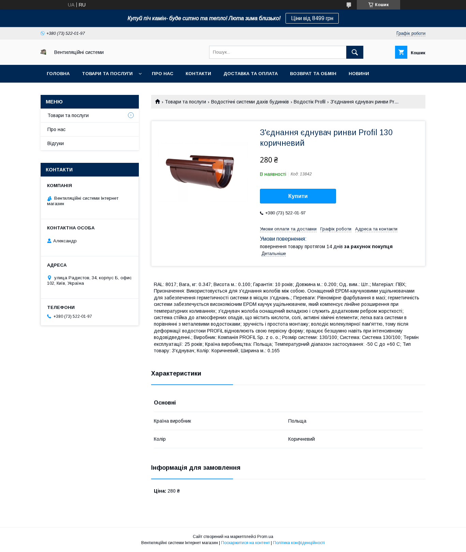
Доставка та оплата (250, 73)
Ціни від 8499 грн (312, 18)
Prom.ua (265, 536)
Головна (58, 73)
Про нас (162, 73)
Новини (359, 73)
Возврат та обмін (313, 73)
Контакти (198, 73)
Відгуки (55, 143)
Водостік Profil (309, 101)
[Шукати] (354, 52)
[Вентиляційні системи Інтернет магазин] (43, 53)
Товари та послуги (107, 73)
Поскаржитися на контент (245, 542)
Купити (298, 196)
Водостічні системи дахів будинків (250, 101)
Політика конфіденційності (299, 542)
